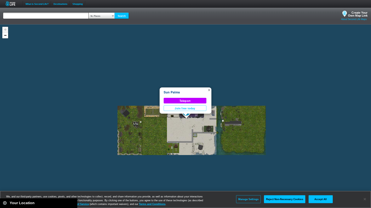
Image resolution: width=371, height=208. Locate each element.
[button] (209, 89)
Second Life (12, 3)
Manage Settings (248, 199)
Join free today (185, 108)
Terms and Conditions (152, 204)
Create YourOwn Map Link (358, 14)
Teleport (185, 101)
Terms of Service (79, 204)
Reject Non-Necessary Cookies (284, 199)
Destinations (60, 4)
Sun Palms (172, 92)
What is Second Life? (37, 4)
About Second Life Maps (354, 19)
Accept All (320, 199)
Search (122, 16)
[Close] (365, 199)
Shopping (77, 4)
